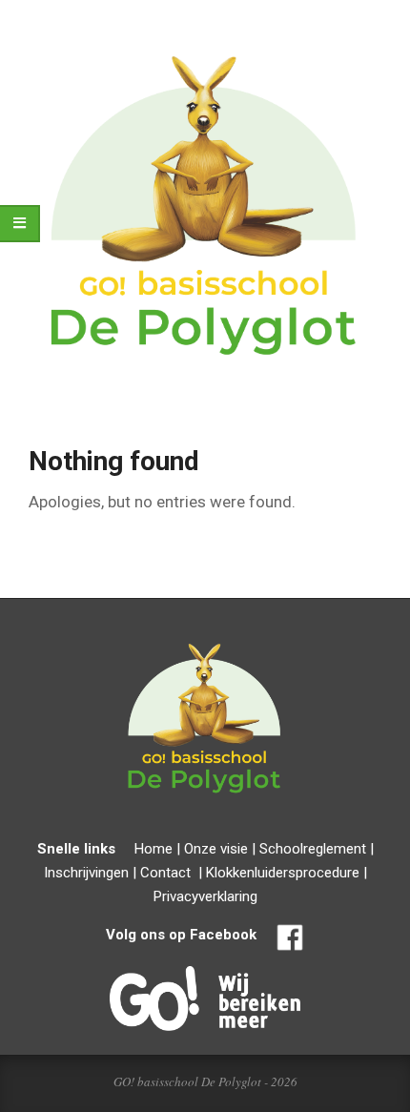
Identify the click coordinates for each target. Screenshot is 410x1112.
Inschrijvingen (86, 872)
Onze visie (216, 848)
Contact (165, 872)
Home (153, 848)
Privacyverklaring (205, 896)
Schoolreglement (312, 848)
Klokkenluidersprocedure (282, 872)
